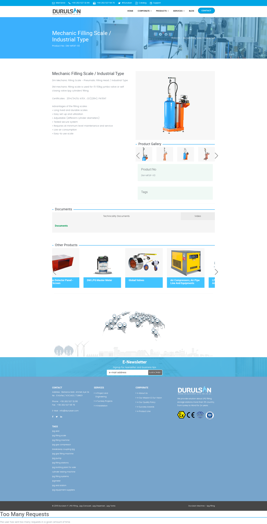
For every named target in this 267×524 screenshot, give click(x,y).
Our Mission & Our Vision (150, 398)
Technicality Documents (116, 216)
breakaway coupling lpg (63, 449)
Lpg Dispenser (98, 506)
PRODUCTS (161, 11)
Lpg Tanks (111, 506)
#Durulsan (127, 3)
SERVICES (178, 11)
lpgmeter (56, 481)
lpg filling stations (60, 463)
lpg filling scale (59, 436)
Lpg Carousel (85, 506)
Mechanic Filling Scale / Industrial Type (199, 38)
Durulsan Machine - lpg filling (201, 506)
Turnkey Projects (104, 401)
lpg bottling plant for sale (64, 467)
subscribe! (155, 372)
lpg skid (55, 431)
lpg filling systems (60, 476)
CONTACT (206, 10)
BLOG (191, 11)
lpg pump (56, 458)
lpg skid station (59, 486)
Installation (102, 406)
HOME (130, 11)
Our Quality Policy (146, 402)
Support (157, 3)
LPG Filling (73, 506)
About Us (143, 393)
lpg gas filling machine (62, 454)
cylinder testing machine (63, 472)
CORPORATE (144, 11)
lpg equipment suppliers (63, 490)
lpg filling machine (60, 440)
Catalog (142, 3)
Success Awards (146, 407)
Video (198, 216)
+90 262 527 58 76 (106, 3)
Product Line (144, 411)
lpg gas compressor (61, 445)
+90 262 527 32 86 (81, 3)
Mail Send (60, 3)
